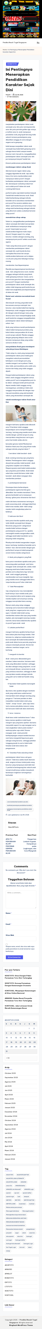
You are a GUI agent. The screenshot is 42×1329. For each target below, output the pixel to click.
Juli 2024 (8, 1133)
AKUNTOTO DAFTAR (23, 1175)
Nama (9, 913)
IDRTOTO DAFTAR (29, 1200)
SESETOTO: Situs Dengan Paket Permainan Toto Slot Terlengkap (18, 977)
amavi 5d (9, 1185)
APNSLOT (8, 1274)
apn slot (16, 1193)
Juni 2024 (8, 1138)
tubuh (30, 1247)
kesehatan (22, 1204)
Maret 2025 (9, 1099)
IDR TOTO (17, 1200)
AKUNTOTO (9, 1265)
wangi (8, 1251)
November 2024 (11, 1116)
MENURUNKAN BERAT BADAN (15, 1222)
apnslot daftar (27, 1193)
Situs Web (10, 935)
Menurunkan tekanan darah (14, 1229)
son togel (9, 1240)
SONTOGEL (9, 1295)
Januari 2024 (10, 1159)
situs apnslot (10, 1236)
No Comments (14, 96)
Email (8, 924)
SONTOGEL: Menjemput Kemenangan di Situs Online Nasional (20, 992)
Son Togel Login (11, 1247)
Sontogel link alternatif (13, 1243)
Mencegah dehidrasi (12, 1211)
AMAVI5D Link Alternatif (13, 1189)
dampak (26, 1196)
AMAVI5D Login (29, 1189)
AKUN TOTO (9, 1175)
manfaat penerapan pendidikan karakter (19, 805)
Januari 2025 (10, 1107)
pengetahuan (30, 1229)
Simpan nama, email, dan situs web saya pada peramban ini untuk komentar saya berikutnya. (20, 949)
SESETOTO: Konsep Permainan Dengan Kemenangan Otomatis (18, 984)
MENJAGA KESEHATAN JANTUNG (16, 1218)
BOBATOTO (12, 64)
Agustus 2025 (10, 1082)
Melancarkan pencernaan (14, 1207)
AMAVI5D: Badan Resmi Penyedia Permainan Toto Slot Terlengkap (18, 999)
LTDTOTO (8, 1287)
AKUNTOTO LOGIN (11, 1182)
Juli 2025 (8, 1086)
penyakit (9, 1233)
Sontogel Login (28, 1243)
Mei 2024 (8, 1142)
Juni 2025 (8, 1090)
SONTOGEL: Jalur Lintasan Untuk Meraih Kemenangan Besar (18, 1007)
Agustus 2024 (10, 1129)
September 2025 (11, 1077)
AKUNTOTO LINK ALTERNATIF (15, 1178)
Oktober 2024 (10, 1120)
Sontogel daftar (20, 1240)
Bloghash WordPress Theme (21, 1325)
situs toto (20, 1236)
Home (5, 49)
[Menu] (38, 42)
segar (17, 1233)
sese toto (32, 1233)
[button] (13, 827)
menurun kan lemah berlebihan (15, 1225)
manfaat (31, 1204)
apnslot (8, 1193)
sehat (24, 1233)
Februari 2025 (10, 1103)
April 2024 (9, 1146)
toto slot (21, 1247)
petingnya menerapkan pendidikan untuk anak (19, 809)
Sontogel (29, 1236)
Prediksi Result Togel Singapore (14, 42)
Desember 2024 (11, 1112)
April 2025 (9, 1095)
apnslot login (10, 1196)
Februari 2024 (10, 1155)
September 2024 (11, 1125)
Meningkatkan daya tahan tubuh (16, 1215)
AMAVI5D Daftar (20, 1185)
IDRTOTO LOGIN (10, 1204)
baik (19, 1196)
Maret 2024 (9, 1150)
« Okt (8, 1058)
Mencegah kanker (28, 1211)
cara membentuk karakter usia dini (17, 802)
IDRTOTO (8, 1200)
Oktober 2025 (10, 1073)
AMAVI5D (23, 1182)
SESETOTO (9, 1291)
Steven (12, 822)
